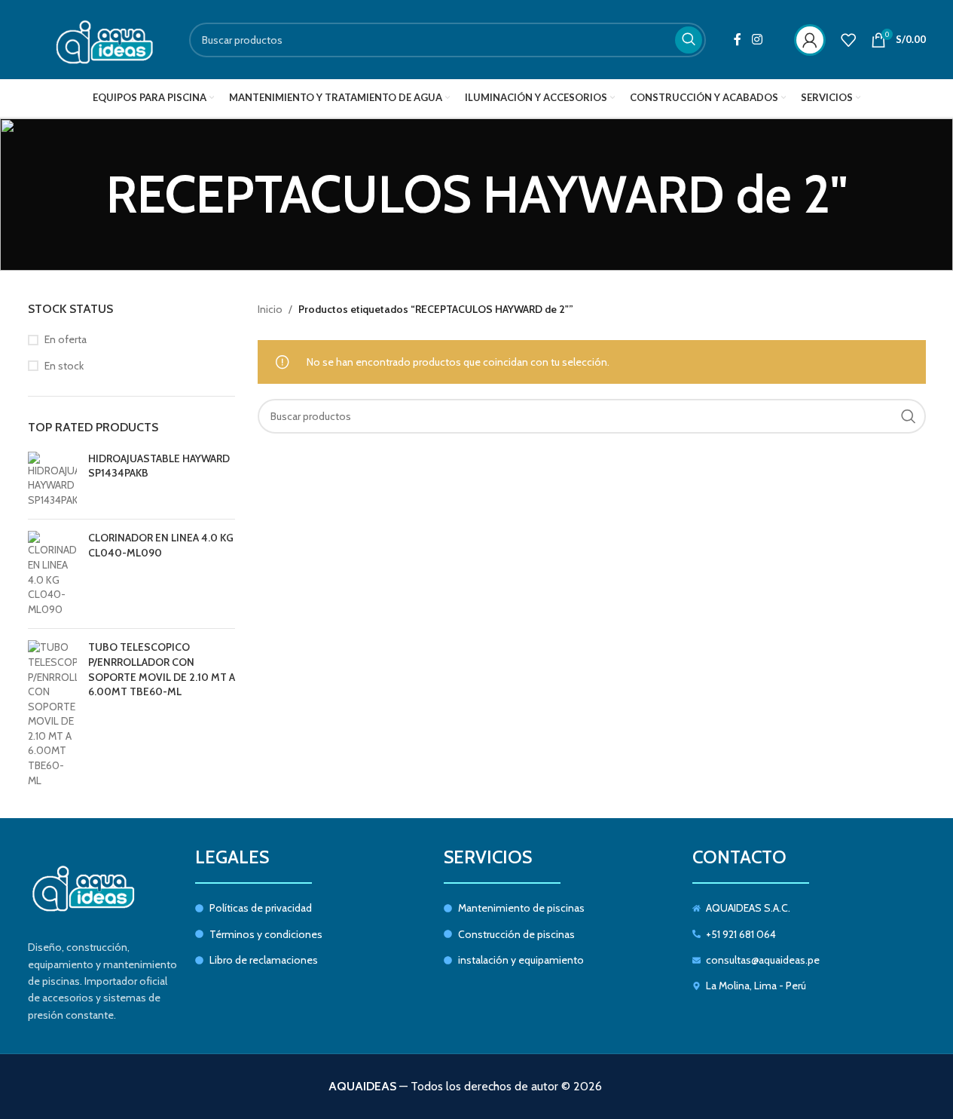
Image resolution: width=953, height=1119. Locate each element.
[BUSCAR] (688, 40)
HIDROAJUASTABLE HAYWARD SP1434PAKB (159, 466)
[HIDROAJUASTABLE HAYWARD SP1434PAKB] (52, 480)
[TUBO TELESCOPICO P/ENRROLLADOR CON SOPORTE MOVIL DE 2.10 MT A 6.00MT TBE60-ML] (52, 714)
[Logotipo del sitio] (97, 38)
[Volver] (87, 194)
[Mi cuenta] (810, 40)
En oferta (65, 339)
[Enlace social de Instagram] (757, 39)
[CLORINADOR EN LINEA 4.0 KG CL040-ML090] (52, 574)
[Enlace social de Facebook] (737, 39)
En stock (64, 365)
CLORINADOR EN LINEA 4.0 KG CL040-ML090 (161, 545)
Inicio (270, 309)
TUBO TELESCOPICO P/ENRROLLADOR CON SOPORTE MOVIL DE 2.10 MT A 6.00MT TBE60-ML (161, 669)
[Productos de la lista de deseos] (848, 40)
